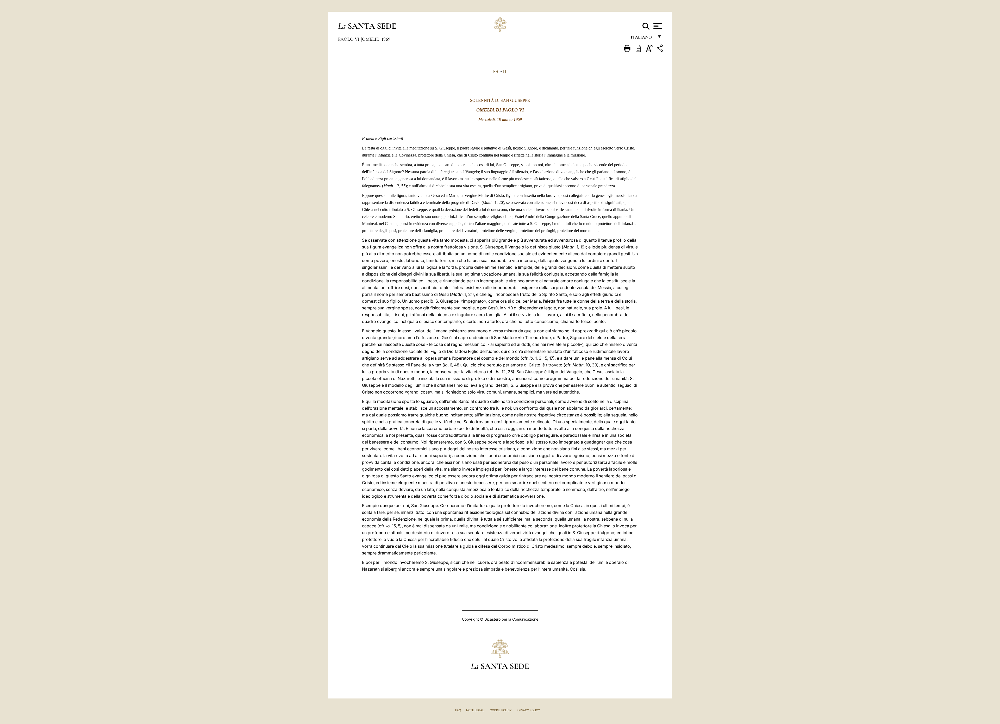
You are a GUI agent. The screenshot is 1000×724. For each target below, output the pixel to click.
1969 (386, 39)
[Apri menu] (657, 26)
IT (505, 71)
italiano (642, 38)
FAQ (458, 710)
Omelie (371, 39)
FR (495, 71)
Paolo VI (349, 39)
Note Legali (475, 710)
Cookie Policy (500, 710)
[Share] (660, 49)
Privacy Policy (528, 710)
